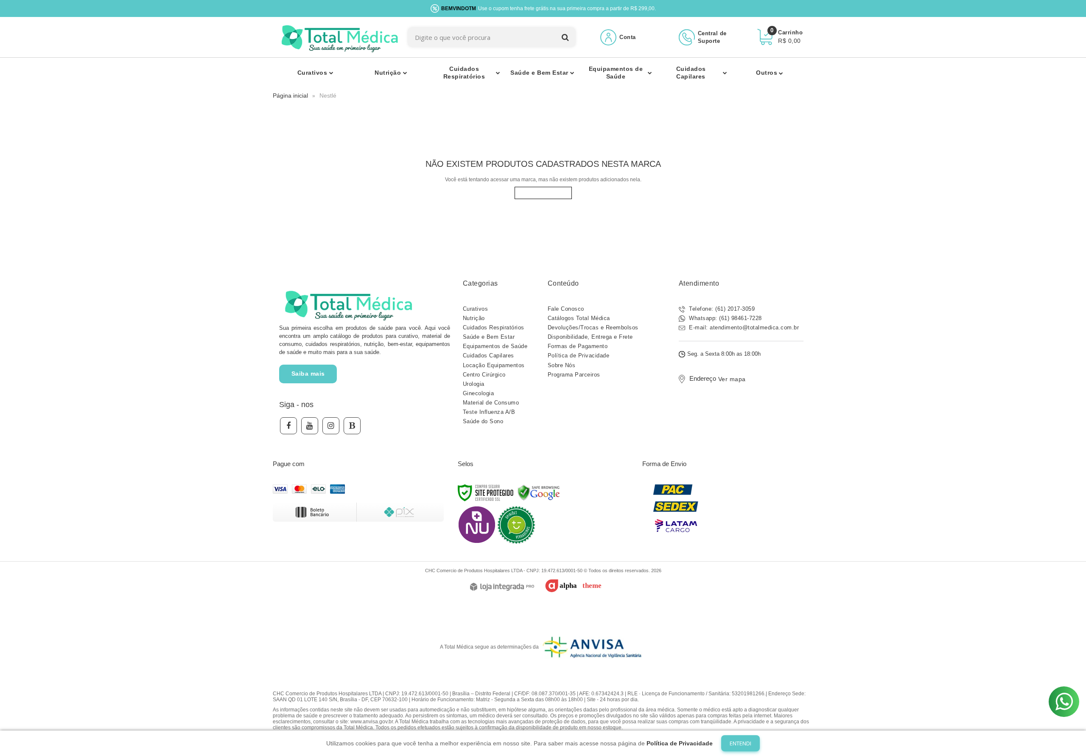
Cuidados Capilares (488, 355)
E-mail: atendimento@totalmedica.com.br (743, 327)
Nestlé (327, 95)
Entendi (740, 743)
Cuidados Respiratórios (493, 327)
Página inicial (290, 95)
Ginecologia (478, 393)
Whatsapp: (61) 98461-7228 (724, 318)
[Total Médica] (338, 37)
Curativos (475, 309)
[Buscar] (565, 37)
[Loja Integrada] (502, 587)
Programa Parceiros (574, 374)
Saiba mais (308, 373)
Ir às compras (543, 193)
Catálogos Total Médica (579, 318)
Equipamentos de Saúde (495, 346)
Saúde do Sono (483, 421)
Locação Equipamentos (494, 365)
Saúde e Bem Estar (489, 337)
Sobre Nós (562, 365)
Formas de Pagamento (578, 346)
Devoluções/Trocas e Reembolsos (593, 327)
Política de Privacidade (579, 355)
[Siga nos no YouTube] (309, 425)
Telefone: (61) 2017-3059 (721, 309)
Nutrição (474, 318)
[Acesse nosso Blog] (352, 425)
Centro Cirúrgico (484, 374)
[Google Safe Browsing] (539, 492)
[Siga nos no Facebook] (288, 425)
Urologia (473, 384)
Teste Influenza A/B (489, 412)
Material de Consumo (491, 402)
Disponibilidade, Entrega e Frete (590, 337)
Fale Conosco (566, 309)
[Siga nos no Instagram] (330, 425)
